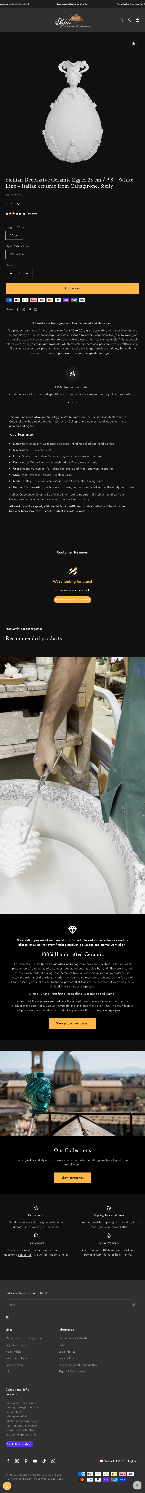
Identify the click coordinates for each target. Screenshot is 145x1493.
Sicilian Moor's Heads (73, 1338)
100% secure (111, 1250)
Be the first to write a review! (72, 599)
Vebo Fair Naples (17, 1358)
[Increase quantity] (27, 273)
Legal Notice (67, 1352)
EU (7, 1378)
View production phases (72, 1023)
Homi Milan (13, 1352)
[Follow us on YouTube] (35, 1461)
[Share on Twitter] (24, 309)
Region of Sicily (16, 1345)
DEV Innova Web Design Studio (45, 1478)
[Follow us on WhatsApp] (53, 1461)
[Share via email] (36, 309)
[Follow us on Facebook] (8, 1461)
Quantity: (12, 265)
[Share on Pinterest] (30, 309)
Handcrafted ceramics (23, 1222)
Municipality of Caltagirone (24, 1338)
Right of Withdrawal (72, 1371)
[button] (7, 1486)
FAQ (62, 1345)
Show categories (72, 1178)
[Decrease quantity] (11, 273)
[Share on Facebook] (18, 309)
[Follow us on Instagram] (17, 1461)
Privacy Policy (68, 1358)
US (7, 1371)
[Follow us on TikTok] (44, 1461)
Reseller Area (14, 1365)
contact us (24, 1255)
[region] (72, 382)
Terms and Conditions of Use (78, 1365)
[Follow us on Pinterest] (26, 1461)
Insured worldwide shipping (95, 1222)
